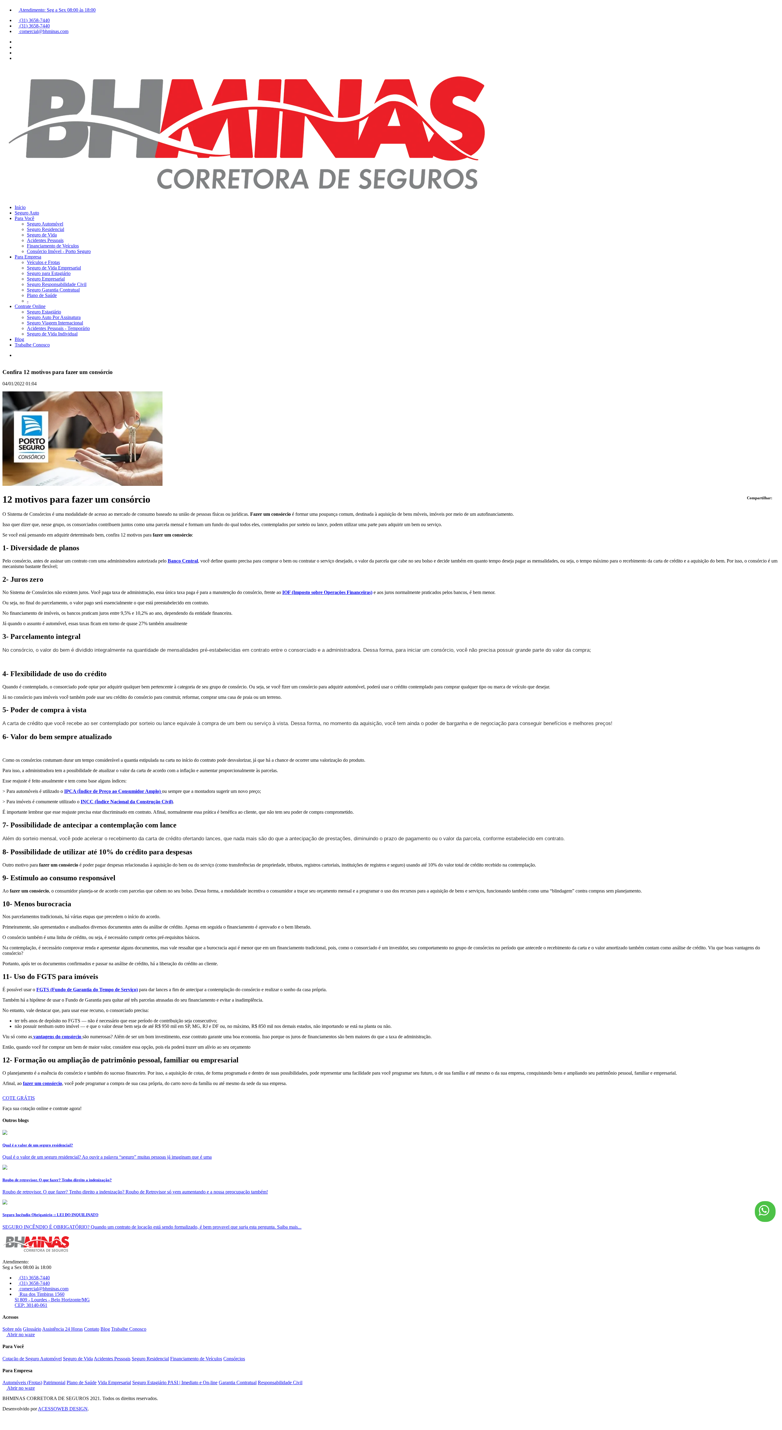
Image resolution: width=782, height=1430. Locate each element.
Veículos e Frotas (43, 262)
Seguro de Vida (42, 234)
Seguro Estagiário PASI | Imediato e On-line (174, 1382)
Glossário (32, 1329)
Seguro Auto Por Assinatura (54, 317)
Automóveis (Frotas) (22, 1382)
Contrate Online (30, 306)
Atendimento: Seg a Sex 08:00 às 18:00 (57, 10)
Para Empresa (28, 256)
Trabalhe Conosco (32, 344)
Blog (19, 339)
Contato (91, 1329)
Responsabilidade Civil (280, 1382)
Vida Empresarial (114, 1382)
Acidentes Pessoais (45, 240)
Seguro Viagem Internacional (55, 322)
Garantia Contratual (238, 1382)
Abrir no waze (20, 1334)
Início (20, 207)
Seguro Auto (27, 212)
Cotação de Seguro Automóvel (32, 1358)
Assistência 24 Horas (62, 1329)
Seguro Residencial (45, 229)
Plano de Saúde (42, 295)
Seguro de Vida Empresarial (54, 267)
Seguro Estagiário (44, 311)
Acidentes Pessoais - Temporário (58, 328)
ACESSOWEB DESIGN (63, 1408)
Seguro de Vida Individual (52, 333)
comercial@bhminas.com (43, 31)
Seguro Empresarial (46, 278)
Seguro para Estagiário (49, 273)
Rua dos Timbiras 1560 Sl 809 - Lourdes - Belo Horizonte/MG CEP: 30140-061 (52, 1300)
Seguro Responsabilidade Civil (56, 284)
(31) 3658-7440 (34, 20)
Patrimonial (54, 1382)
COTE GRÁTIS (18, 1098)
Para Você (24, 218)
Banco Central (183, 560)
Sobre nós (12, 1329)
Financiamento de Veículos (53, 245)
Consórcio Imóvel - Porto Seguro (59, 251)
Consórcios (234, 1358)
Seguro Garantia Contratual (53, 289)
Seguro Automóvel (45, 223)
